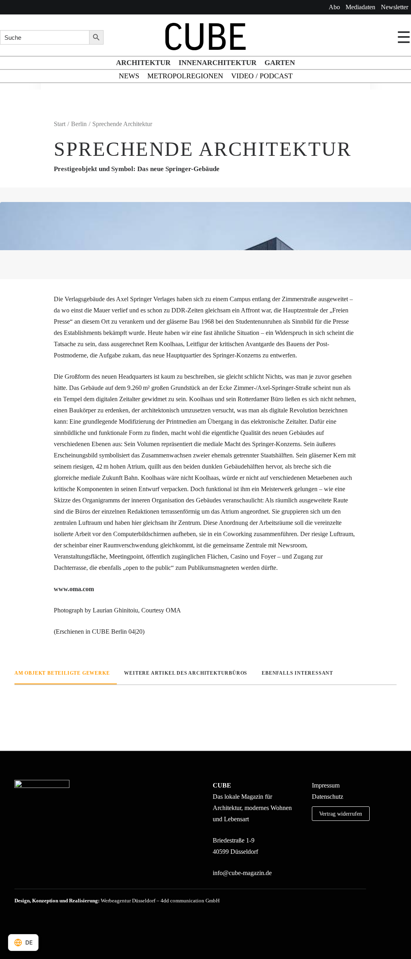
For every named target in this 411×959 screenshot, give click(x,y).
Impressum (326, 785)
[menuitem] (334, 7)
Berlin (79, 123)
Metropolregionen (185, 76)
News (129, 76)
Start (59, 123)
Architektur (143, 63)
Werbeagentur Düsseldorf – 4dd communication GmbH (160, 901)
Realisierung (83, 901)
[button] (314, 849)
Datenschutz (327, 796)
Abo (334, 7)
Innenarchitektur (217, 63)
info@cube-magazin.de (242, 872)
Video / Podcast (262, 76)
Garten (280, 63)
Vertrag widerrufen (340, 813)
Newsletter (394, 7)
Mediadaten (360, 7)
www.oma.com (74, 589)
